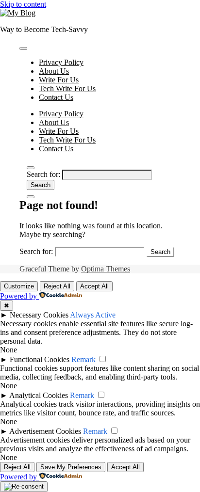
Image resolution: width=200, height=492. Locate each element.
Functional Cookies (39, 359)
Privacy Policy (61, 62)
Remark (83, 359)
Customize (19, 286)
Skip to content (23, 4)
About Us (54, 71)
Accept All (94, 286)
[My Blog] (17, 13)
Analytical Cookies (38, 395)
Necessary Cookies (39, 315)
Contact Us (56, 97)
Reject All (57, 286)
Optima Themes (105, 269)
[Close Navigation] (30, 196)
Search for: (43, 174)
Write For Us (59, 80)
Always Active (93, 315)
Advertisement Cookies (45, 431)
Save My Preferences (70, 467)
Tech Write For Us (67, 88)
